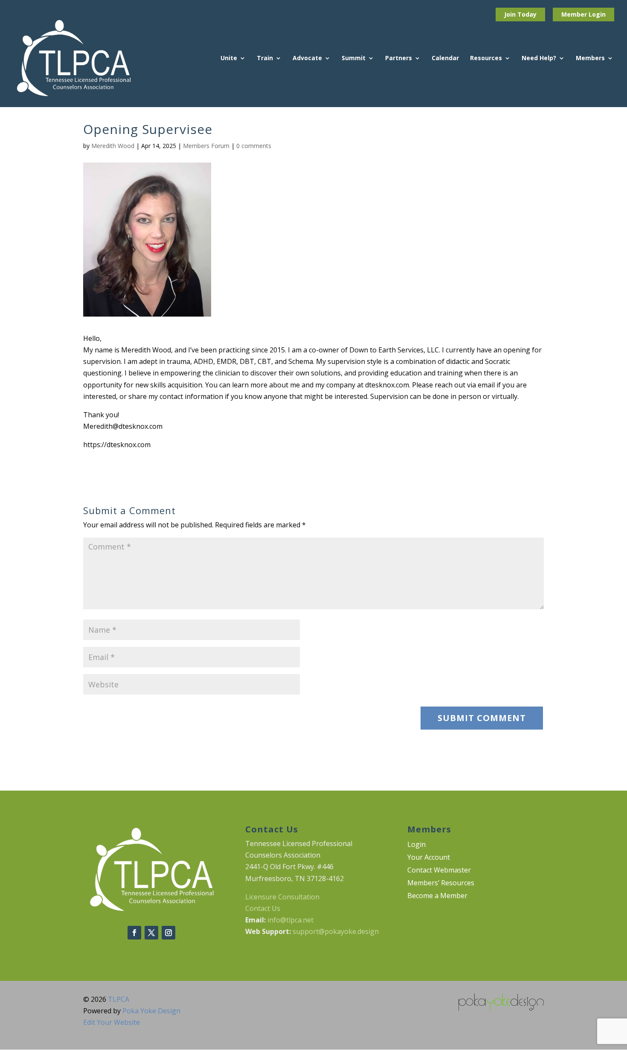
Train (265, 58)
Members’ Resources (440, 883)
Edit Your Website (111, 1022)
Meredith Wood (112, 146)
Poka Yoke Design (151, 1010)
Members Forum (206, 146)
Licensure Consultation (282, 897)
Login (597, 14)
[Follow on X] (151, 932)
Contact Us (262, 908)
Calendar (445, 58)
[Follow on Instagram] (168, 932)
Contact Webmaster (439, 871)
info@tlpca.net (290, 920)
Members (590, 58)
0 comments (253, 146)
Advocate (307, 58)
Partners (398, 58)
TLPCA (118, 999)
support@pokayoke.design (336, 931)
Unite (229, 58)
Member (575, 14)
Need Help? (539, 58)
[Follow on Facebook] (134, 932)
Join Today (520, 14)
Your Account (428, 858)
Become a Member (437, 896)
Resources (486, 58)
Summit (354, 58)
